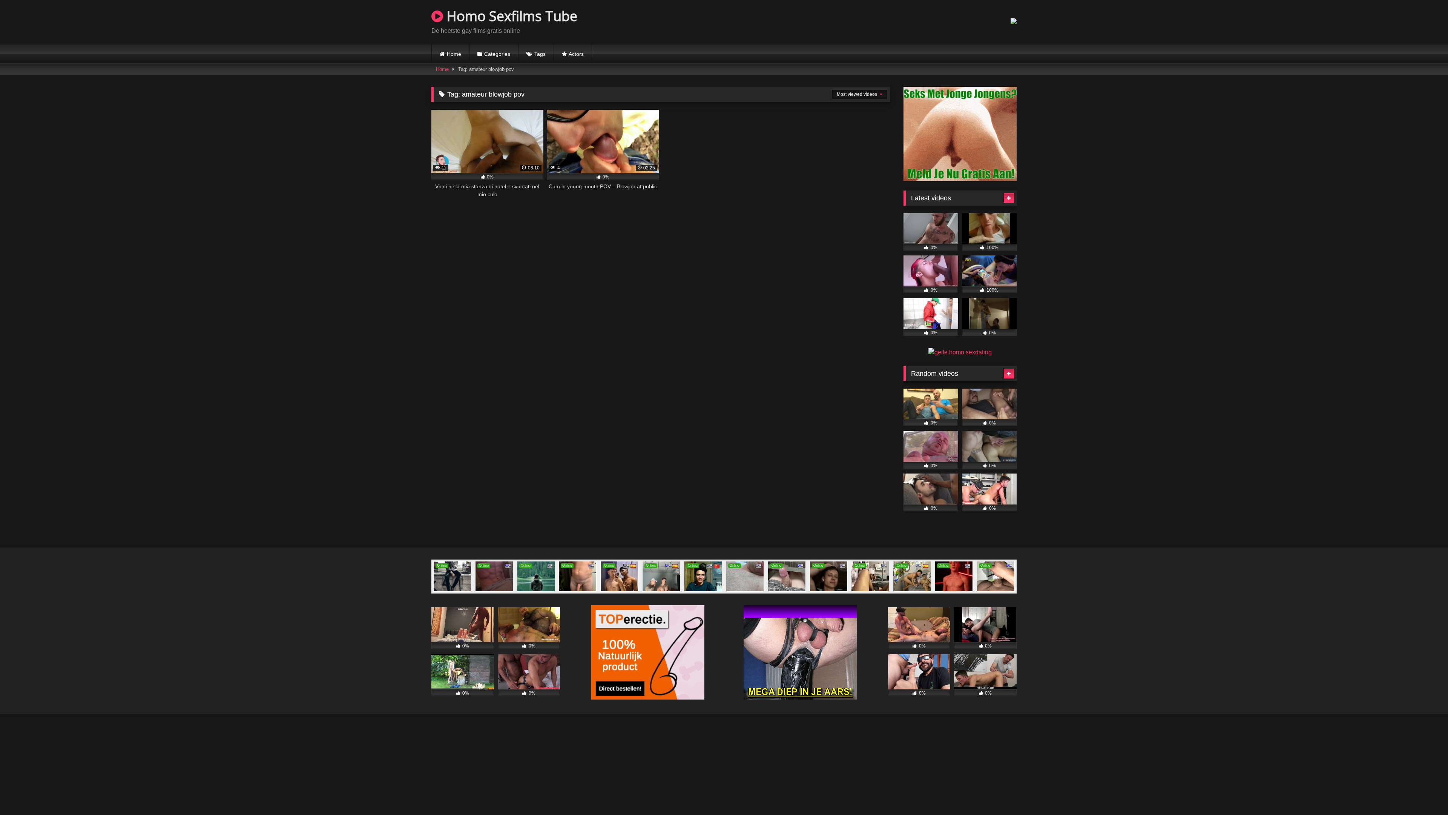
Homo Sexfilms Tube (510, 16)
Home (454, 54)
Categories (497, 54)
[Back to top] (1424, 792)
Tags (540, 54)
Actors (576, 54)
